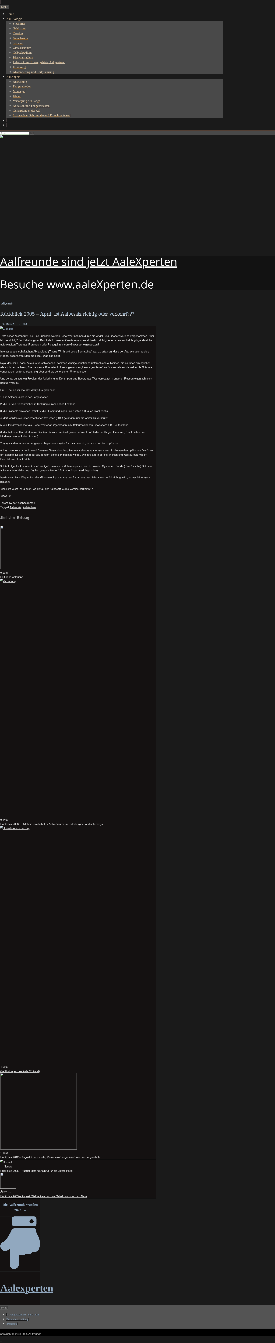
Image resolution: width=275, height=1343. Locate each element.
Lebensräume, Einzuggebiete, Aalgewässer (39, 62)
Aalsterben (29, 507)
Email (31, 503)
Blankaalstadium (23, 57)
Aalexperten (26, 1288)
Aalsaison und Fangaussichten (31, 105)
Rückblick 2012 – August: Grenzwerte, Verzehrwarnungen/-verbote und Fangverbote (50, 1157)
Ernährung (19, 67)
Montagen (19, 91)
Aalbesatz (15, 507)
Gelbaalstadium (22, 52)
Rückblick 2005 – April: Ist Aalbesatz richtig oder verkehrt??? (67, 314)
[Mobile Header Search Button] (0, 2)
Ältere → (5, 1192)
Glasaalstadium (22, 47)
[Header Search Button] (6, 125)
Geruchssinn (20, 38)
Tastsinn (18, 33)
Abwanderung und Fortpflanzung (33, 72)
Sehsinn (18, 43)
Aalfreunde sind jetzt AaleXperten (88, 261)
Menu (4, 6)
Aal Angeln (13, 76)
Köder (17, 96)
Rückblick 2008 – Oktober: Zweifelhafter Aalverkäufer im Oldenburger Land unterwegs (51, 824)
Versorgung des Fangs (26, 101)
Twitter (13, 503)
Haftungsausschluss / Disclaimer (23, 1314)
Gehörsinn (19, 28)
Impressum (11, 1323)
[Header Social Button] (6, 120)
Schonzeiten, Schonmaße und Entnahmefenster (41, 115)
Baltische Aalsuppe (11, 577)
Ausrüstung (20, 81)
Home (10, 14)
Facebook (22, 503)
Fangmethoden (22, 86)
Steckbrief (19, 23)
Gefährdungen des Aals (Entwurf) (20, 1071)
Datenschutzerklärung (17, 1319)
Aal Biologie (14, 19)
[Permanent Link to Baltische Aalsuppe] (32, 568)
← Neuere (6, 1166)
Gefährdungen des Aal (26, 110)
